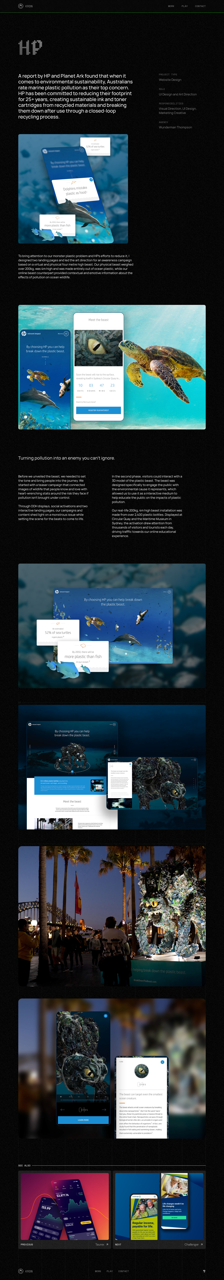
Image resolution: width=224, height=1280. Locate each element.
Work (171, 6)
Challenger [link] (192, 1245)
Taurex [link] (99, 1245)
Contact (200, 6)
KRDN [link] (29, 6)
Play (185, 6)
